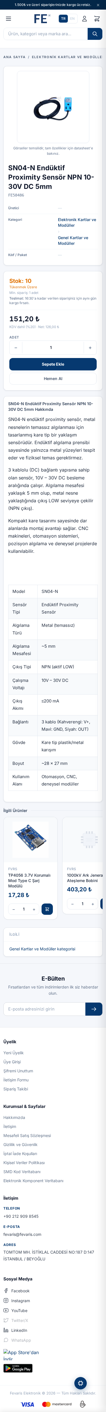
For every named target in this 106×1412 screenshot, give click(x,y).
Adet (14, 337)
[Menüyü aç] (8, 19)
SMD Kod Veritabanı (21, 1171)
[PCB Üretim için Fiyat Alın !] (80, 1383)
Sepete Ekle (53, 364)
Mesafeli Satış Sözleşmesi (27, 1135)
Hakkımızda (14, 1117)
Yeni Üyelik (13, 1052)
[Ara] (95, 34)
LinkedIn (19, 1330)
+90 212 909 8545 (20, 1216)
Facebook (20, 1290)
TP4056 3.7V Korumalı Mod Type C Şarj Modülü (29, 881)
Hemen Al (53, 378)
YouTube (19, 1310)
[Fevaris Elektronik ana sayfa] (42, 18)
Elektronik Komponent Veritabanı (33, 1180)
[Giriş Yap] (84, 18)
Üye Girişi (12, 1061)
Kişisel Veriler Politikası (24, 1162)
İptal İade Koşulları (20, 1153)
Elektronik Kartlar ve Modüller (77, 222)
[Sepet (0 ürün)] (97, 18)
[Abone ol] (93, 1009)
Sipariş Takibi (15, 1088)
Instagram (20, 1300)
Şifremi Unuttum (18, 1070)
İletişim (9, 1126)
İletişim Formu (16, 1079)
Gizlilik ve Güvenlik (20, 1144)
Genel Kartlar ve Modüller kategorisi (42, 948)
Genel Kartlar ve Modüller (73, 240)
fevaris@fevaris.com (22, 1234)
